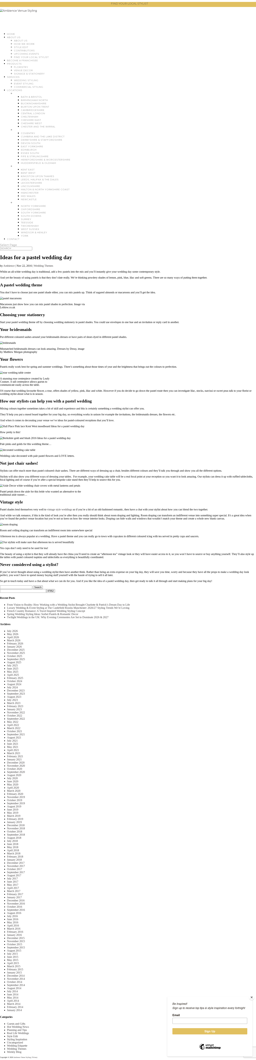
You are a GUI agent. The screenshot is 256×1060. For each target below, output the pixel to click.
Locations (14, 90)
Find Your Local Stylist (31, 57)
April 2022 (13, 724)
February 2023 (15, 706)
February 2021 (15, 756)
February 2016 (15, 931)
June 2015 (12, 956)
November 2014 (16, 978)
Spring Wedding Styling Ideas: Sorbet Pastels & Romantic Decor (42, 614)
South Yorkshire (33, 212)
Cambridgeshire (32, 110)
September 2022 (16, 718)
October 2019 (14, 800)
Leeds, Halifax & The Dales (40, 179)
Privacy (34, 1057)
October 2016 (14, 906)
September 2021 (16, 734)
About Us (14, 37)
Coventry (28, 133)
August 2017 (14, 875)
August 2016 (14, 913)
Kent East (28, 169)
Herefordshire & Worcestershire (45, 159)
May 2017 (12, 884)
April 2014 (13, 1000)
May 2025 (12, 671)
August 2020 (14, 775)
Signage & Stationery (29, 73)
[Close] (251, 997)
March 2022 (13, 728)
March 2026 (13, 640)
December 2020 (16, 762)
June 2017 (12, 881)
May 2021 (12, 746)
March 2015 (13, 966)
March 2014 (13, 1003)
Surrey (26, 219)
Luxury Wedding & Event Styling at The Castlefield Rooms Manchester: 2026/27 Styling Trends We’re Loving (68, 607)
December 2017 (16, 862)
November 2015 (16, 941)
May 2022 (12, 721)
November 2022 (16, 712)
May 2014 (12, 997)
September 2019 (16, 803)
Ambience (9, 265)
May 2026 (12, 634)
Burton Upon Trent (35, 106)
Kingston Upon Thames (37, 176)
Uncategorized (15, 1042)
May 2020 (12, 784)
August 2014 (14, 988)
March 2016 (13, 928)
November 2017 (16, 866)
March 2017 (13, 891)
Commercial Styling (28, 86)
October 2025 (14, 656)
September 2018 (16, 834)
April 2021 (13, 750)
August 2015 (14, 950)
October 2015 (14, 944)
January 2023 (14, 709)
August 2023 (14, 696)
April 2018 (13, 850)
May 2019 (12, 812)
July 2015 (12, 953)
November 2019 (16, 797)
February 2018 (15, 856)
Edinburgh (29, 149)
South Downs (31, 215)
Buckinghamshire (33, 103)
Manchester (30, 192)
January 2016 (14, 934)
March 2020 (13, 790)
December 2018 (16, 825)
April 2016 (13, 925)
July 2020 (12, 778)
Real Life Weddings (18, 1033)
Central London (33, 113)
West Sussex (30, 229)
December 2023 (16, 690)
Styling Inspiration (17, 1039)
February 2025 (15, 677)
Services (13, 77)
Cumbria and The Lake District (43, 136)
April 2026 (13, 637)
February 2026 (15, 643)
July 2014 (12, 991)
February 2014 (15, 1007)
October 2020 (14, 768)
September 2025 (16, 659)
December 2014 (16, 975)
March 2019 (13, 815)
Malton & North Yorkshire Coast (45, 189)
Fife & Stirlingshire (35, 156)
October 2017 (14, 869)
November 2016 (16, 903)
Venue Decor (23, 70)
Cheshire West (31, 123)
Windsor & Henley (34, 232)
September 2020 (16, 771)
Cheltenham (29, 116)
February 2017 (15, 894)
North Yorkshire (33, 206)
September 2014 (16, 985)
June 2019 (12, 809)
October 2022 (14, 715)
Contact (13, 239)
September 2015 (16, 947)
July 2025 (12, 665)
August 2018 (14, 837)
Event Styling (24, 83)
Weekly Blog (14, 1051)
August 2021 (14, 737)
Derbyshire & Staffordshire (41, 139)
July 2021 (12, 740)
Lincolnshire (30, 186)
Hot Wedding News (18, 1026)
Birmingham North (34, 100)
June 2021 (12, 743)
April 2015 (13, 963)
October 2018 (14, 831)
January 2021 (14, 759)
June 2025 (12, 668)
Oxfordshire (30, 209)
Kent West (28, 172)
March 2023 (13, 703)
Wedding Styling (26, 80)
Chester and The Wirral (38, 126)
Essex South (30, 153)
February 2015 (15, 969)
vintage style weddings (59, 509)
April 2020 (13, 787)
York (24, 235)
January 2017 (14, 897)
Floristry (21, 67)
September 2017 (16, 872)
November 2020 (16, 765)
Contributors (24, 50)
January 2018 (14, 859)
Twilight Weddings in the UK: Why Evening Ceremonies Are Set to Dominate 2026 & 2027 (57, 617)
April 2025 (13, 674)
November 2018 (16, 828)
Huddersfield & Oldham (38, 163)
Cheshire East (31, 120)
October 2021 (14, 731)
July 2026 (12, 630)
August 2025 (14, 662)
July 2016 (12, 916)
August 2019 (14, 806)
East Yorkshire (32, 146)
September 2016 (16, 909)
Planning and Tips (17, 1029)
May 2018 (12, 847)
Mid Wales (28, 196)
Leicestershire (31, 182)
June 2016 (12, 919)
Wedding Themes (43, 265)
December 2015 (16, 938)
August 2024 (14, 684)
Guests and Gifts (16, 1023)
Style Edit (21, 47)
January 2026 (14, 646)
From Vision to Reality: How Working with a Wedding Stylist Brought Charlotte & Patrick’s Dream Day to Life (68, 604)
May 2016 (12, 922)
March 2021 (13, 753)
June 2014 (12, 994)
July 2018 (12, 840)
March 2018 (13, 853)
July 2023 (12, 699)
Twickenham (30, 225)
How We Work (24, 43)
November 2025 (16, 652)
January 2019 (14, 822)
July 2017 (12, 878)
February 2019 (15, 819)
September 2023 (16, 693)
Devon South (30, 143)
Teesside (27, 222)
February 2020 (15, 793)
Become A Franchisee (22, 60)
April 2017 (13, 887)
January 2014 (14, 1010)
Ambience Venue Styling (22, 1057)
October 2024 (14, 681)
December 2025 (16, 649)
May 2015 (12, 960)
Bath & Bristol (31, 96)
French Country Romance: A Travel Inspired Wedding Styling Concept (46, 610)
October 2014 (14, 981)
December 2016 (16, 900)
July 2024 (12, 687)
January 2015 (14, 972)
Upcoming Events (26, 53)
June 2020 (12, 781)
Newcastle (29, 199)
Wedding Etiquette (17, 1045)
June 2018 (12, 844)
